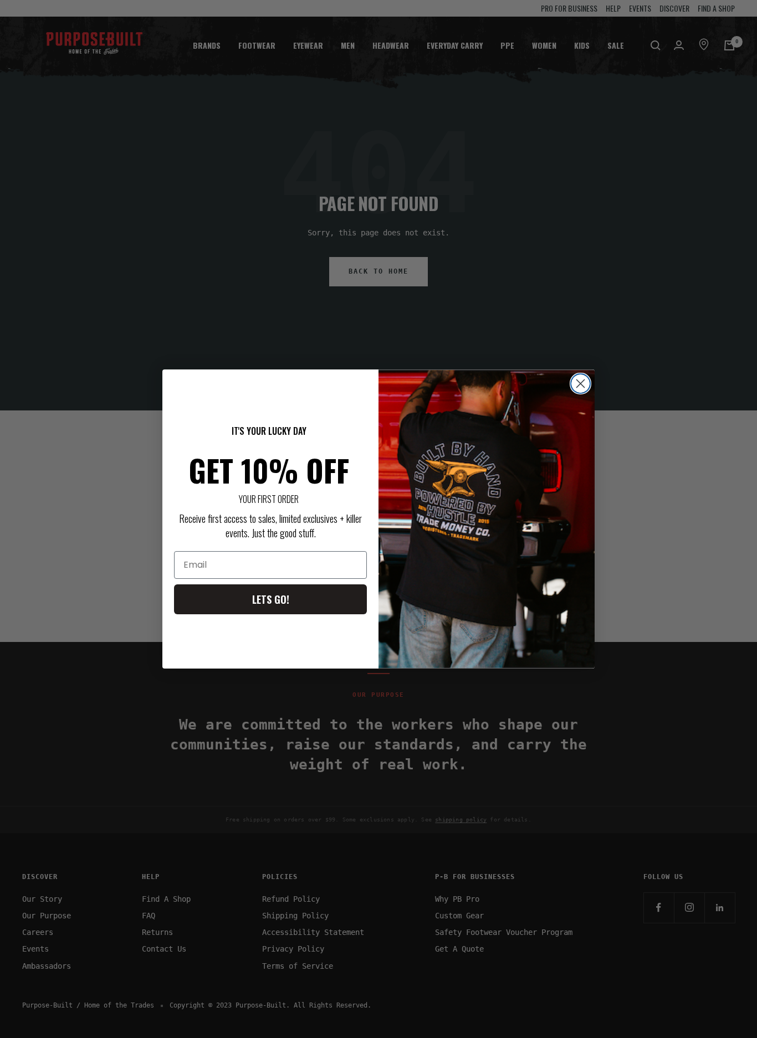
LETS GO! (270, 599)
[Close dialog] (580, 383)
